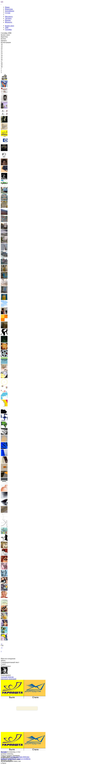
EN (2, 2)
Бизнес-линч (9, 26)
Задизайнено (9, 11)
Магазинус (9, 16)
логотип (4, 752)
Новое (7, 7)
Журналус (8, 22)
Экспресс (8, 18)
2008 (6, 27)
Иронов (8, 20)
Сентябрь (8, 29)
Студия (7, 13)
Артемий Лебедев (7, 677)
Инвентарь (9, 9)
